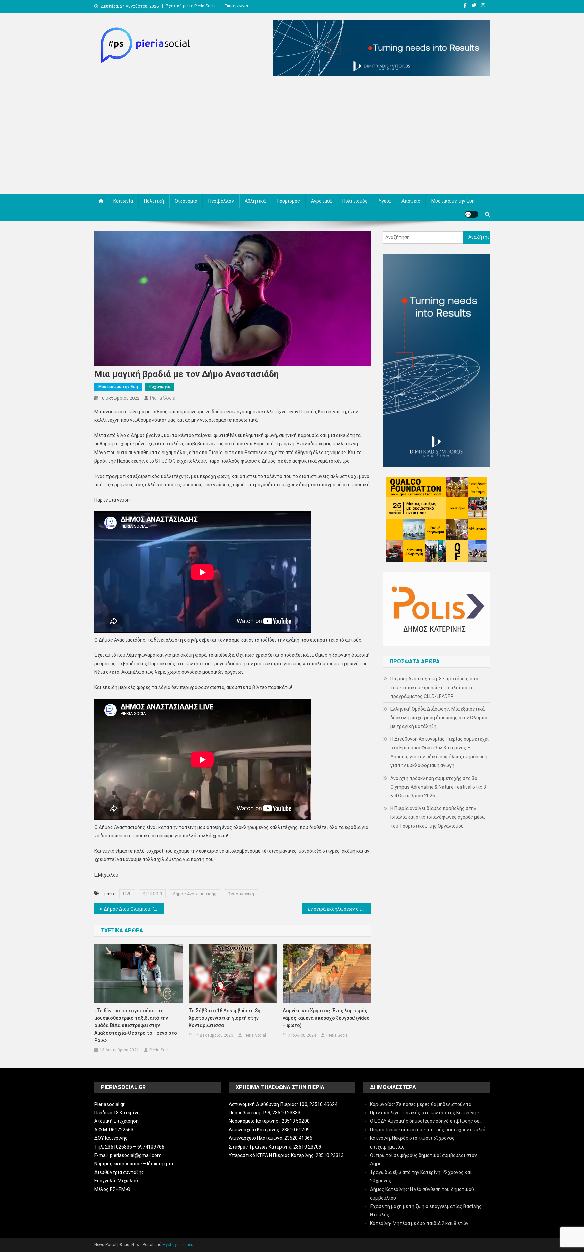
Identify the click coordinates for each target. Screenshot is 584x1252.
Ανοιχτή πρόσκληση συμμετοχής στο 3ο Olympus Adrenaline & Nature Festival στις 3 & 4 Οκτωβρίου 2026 (438, 786)
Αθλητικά (255, 201)
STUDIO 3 (152, 893)
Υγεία (385, 201)
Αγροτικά (321, 201)
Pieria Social (163, 398)
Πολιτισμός (355, 201)
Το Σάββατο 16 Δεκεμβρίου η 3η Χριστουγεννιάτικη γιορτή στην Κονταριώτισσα (224, 1018)
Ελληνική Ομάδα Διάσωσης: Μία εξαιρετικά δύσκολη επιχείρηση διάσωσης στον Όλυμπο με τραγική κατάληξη (438, 717)
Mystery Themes (177, 1244)
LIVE (127, 893)
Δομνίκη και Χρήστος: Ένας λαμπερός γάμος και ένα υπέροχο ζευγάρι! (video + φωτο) (326, 1018)
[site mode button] (471, 214)
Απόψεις (411, 201)
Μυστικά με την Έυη (453, 201)
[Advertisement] (292, 136)
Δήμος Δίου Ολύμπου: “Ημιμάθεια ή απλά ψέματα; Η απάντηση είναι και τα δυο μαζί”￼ (134, 909)
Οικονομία (186, 201)
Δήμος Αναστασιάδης (195, 893)
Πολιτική (154, 201)
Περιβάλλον (221, 201)
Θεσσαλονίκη (240, 893)
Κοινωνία (123, 201)
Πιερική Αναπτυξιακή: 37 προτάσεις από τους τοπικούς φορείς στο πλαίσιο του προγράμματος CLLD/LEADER (434, 687)
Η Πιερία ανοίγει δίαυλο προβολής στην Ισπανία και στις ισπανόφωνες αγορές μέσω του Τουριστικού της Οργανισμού (438, 817)
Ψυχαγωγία (159, 386)
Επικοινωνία (236, 6)
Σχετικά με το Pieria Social (191, 6)
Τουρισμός (288, 201)
